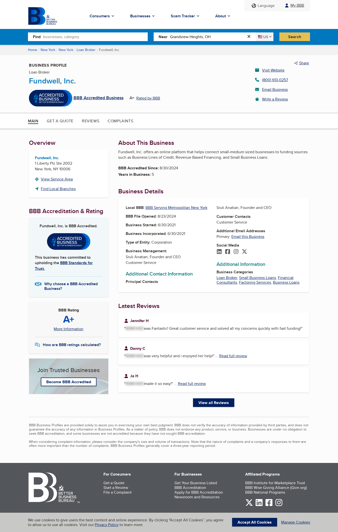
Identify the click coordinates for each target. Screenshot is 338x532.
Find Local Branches (58, 188)
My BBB (297, 5)
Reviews (90, 121)
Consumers (100, 16)
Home (32, 49)
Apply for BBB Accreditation (198, 492)
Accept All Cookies (255, 522)
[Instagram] (236, 252)
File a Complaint (117, 492)
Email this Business (247, 236)
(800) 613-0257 (275, 79)
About (220, 16)
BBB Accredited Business (98, 98)
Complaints (120, 121)
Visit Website (273, 70)
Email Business (275, 89)
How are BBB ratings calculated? (72, 345)
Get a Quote (60, 121)
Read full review (233, 356)
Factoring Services (255, 282)
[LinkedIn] (219, 252)
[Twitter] (244, 252)
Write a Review (275, 99)
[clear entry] (250, 36)
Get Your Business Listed (195, 483)
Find (37, 37)
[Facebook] (227, 252)
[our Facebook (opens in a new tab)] (269, 505)
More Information (68, 329)
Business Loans (286, 282)
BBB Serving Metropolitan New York (176, 207)
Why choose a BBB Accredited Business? (71, 286)
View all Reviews (213, 402)
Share (304, 63)
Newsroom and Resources (196, 497)
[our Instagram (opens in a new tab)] (279, 505)
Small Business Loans (257, 277)
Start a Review (115, 487)
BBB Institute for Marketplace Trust (275, 483)
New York (48, 49)
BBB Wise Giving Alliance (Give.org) (276, 487)
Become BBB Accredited (68, 382)
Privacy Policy (107, 525)
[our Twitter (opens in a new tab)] (249, 505)
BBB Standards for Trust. (64, 265)
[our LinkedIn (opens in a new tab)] (259, 505)
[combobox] (95, 36)
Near (163, 37)
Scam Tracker (183, 16)
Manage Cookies (295, 522)
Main (33, 121)
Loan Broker (86, 49)
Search (294, 37)
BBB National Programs (265, 492)
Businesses (140, 16)
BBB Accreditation (190, 487)
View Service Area (57, 179)
